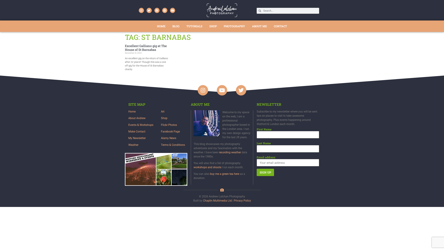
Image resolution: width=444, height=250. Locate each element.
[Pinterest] (164, 10)
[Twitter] (149, 10)
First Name (264, 129)
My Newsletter (137, 138)
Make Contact (136, 131)
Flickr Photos (169, 125)
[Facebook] (157, 10)
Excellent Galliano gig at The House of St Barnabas (146, 48)
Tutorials (194, 26)
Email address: (266, 157)
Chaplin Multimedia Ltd (217, 200)
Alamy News (168, 138)
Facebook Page (170, 131)
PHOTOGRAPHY (234, 26)
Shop (164, 118)
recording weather (230, 152)
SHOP (213, 26)
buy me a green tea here (224, 174)
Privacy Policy (242, 200)
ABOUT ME (259, 26)
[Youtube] (172, 10)
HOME (161, 26)
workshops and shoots (207, 167)
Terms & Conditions (173, 145)
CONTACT (280, 26)
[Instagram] (141, 10)
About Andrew (137, 118)
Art (162, 111)
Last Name (264, 143)
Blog (176, 26)
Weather (133, 145)
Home (132, 111)
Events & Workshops (140, 125)
